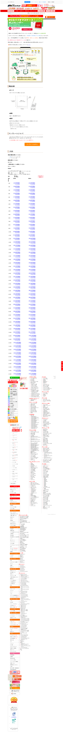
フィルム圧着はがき (13, 580)
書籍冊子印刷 (21, 531)
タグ (11, 641)
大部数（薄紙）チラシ (13, 515)
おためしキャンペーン (13, 501)
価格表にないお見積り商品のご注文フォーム (15, 691)
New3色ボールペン (23, 617)
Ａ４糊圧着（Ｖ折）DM (46, 424)
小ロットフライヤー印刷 (23, 535)
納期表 (15, 693)
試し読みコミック (14, 469)
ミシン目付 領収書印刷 (23, 548)
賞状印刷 (21, 541)
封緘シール (21, 558)
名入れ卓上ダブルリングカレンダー (48, 458)
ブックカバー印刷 (33, 434)
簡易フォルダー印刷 (45, 497)
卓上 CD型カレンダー (46, 454)
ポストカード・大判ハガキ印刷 (47, 400)
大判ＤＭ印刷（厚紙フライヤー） (35, 407)
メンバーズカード (33, 479)
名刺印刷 (32, 463)
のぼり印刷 (14, 460)
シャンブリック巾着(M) (24, 578)
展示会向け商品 (12, 658)
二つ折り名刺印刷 (33, 469)
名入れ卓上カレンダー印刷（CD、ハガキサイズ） (34, 392)
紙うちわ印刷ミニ (33, 380)
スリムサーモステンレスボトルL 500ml (25, 589)
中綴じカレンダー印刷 (46, 450)
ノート (11, 538)
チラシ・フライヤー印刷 (34, 403)
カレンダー (14, 548)
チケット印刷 (32, 474)
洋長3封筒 (45, 480)
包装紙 (13, 471)
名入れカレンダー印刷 (46, 461)
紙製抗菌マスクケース (23, 629)
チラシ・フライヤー (13, 512)
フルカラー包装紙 (12, 525)
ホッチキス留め (23, 523)
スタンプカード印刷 (33, 473)
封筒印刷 (24, 544)
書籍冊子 (11, 551)
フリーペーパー (12, 541)
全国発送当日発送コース (34, 399)
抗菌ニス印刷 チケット (34, 428)
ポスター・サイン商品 (46, 427)
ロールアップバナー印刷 (46, 387)
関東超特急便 (32, 400)
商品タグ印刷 (32, 476)
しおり (44, 396)
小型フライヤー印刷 (33, 408)
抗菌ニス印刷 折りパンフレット (35, 419)
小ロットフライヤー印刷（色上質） (24, 536)
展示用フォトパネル (13, 617)
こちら (29, 44)
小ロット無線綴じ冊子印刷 (23, 521)
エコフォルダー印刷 (45, 498)
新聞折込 (32, 412)
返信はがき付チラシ (13, 523)
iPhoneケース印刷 (45, 504)
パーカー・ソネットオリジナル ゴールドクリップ (25, 600)
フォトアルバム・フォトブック (14, 614)
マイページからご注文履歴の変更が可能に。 (15, 688)
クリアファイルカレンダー (46, 462)
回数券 (11, 565)
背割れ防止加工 (32, 501)
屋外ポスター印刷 (45, 441)
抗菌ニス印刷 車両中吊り (34, 426)
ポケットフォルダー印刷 (46, 496)
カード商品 (35, 462)
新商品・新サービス (15, 425)
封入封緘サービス (12, 572)
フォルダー (12, 555)
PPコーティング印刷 (33, 475)
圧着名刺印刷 (32, 464)
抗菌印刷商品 (32, 414)
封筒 (11, 585)
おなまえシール (45, 472)
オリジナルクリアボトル (23, 582)
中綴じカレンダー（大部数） (24, 609)
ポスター (11, 518)
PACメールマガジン (15, 682)
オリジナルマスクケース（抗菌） (25, 630)
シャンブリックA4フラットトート (25, 577)
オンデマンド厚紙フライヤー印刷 (24, 537)
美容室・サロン (12, 663)
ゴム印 (12, 621)
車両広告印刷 (44, 430)
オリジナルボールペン (23, 593)
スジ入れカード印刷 (33, 468)
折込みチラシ (12, 517)
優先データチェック (33, 498)
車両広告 (11, 520)
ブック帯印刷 (32, 435)
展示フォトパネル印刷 (46, 385)
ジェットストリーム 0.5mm (24, 595)
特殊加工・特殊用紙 (13, 648)
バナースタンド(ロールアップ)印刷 (47, 443)
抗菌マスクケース (22, 549)
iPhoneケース (21, 640)
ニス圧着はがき (12, 583)
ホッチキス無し (23, 524)
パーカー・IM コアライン (24, 647)
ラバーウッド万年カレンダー (24, 635)
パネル (11, 600)
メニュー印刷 (14, 481)
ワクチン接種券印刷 (22, 550)
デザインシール (45, 473)
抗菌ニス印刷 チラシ (33, 416)
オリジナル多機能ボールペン (23, 615)
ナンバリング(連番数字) (33, 496)
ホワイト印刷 (14, 462)
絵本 (11, 546)
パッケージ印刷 (14, 467)
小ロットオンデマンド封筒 (46, 487)
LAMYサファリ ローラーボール (25, 598)
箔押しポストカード (45, 416)
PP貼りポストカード (33, 489)
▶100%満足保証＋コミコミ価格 (48, 5)
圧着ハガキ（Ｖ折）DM (46, 421)
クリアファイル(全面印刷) (23, 518)
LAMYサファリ (23, 639)
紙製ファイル (44, 507)
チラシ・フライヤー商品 (34, 402)
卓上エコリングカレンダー (15, 479)
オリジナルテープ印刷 (46, 474)
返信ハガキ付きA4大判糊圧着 (46, 415)
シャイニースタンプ (15, 433)
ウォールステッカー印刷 (15, 458)
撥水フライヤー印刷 (33, 409)
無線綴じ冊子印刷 (33, 433)
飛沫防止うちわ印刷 (33, 382)
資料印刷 (25, 522)
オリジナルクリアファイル (23, 604)
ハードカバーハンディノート (24, 624)
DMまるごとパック (13, 489)
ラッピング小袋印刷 (45, 491)
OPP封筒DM (44, 425)
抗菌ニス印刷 (32, 415)
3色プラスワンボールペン (24, 616)
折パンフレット (12, 540)
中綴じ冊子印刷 (34, 443)
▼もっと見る (13, 483)
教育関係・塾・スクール (13, 664)
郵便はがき (12, 578)
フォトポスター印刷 (45, 431)
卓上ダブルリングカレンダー (15, 476)
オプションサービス (13, 651)
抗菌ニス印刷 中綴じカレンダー (35, 422)
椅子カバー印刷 (14, 440)
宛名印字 (32, 494)
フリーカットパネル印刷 (46, 436)
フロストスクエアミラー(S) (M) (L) (25, 603)
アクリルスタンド (22, 570)
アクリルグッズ (14, 435)
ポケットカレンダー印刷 (34, 386)
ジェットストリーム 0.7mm (24, 594)
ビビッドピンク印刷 (46, 391)
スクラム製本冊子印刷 (35, 449)
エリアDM (11, 491)
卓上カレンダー (23, 611)
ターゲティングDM (13, 492)
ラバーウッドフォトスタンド (24, 634)
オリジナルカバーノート (23, 623)
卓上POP (11, 602)
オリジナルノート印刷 (33, 454)
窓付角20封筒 (45, 486)
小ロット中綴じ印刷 (33, 456)
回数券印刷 (44, 492)
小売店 (11, 666)
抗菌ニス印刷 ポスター (34, 425)
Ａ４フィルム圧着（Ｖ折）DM (47, 423)
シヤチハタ (14, 437)
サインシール (21, 557)
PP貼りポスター (33, 488)
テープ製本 (22, 525)
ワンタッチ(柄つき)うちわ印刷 (34, 381)
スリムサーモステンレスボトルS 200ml (25, 586)
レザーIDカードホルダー (24, 636)
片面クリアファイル (23, 606)
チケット (11, 563)
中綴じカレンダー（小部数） (24, 610)
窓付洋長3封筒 (45, 481)
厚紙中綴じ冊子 (32, 451)
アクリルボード (22, 565)
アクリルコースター (22, 569)
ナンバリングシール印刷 (15, 443)
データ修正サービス (33, 499)
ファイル (11, 556)
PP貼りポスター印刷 (45, 432)
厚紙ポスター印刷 (45, 429)
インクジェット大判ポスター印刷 (24, 532)
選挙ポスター (12, 631)
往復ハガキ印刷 (45, 414)
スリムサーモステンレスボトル (24, 585)
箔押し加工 (32, 493)
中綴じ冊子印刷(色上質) (23, 529)
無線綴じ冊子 (12, 530)
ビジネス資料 (12, 543)
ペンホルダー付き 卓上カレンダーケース (48, 453)
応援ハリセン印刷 (14, 450)
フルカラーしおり (45, 508)
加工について (12, 649)
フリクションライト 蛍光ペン (24, 622)
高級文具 (21, 642)
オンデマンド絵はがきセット (23, 520)
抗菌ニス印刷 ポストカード (34, 427)
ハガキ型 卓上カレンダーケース (48, 452)
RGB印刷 (11, 505)
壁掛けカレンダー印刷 (46, 448)
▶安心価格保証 (46, 4)
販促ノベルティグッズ (13, 496)
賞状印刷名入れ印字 (33, 495)
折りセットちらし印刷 (33, 406)
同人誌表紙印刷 (45, 502)
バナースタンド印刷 (45, 386)
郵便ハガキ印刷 (22, 547)
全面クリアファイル (23, 605)
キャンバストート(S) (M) (24, 576)
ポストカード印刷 (45, 393)
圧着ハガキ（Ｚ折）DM (46, 422)
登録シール (21, 555)
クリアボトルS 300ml (23, 583)
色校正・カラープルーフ (34, 482)
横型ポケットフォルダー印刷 (46, 493)
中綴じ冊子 (44, 380)
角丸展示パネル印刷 (45, 435)
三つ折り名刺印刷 (33, 470)
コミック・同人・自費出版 (14, 661)
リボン (11, 593)
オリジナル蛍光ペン (22, 621)
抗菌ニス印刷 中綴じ (33, 421)
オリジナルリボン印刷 (46, 475)
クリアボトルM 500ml (23, 584)
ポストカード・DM (13, 575)
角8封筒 (45, 485)
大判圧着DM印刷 (45, 411)
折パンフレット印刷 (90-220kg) (34, 457)
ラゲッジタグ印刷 (22, 543)
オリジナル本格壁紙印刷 (15, 455)
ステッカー (12, 590)
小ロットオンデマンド (13, 646)
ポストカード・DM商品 (46, 403)
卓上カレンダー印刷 (33, 385)
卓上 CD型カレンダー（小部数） (47, 460)
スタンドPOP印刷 (45, 438)
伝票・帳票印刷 (14, 452)
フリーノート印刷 (33, 455)
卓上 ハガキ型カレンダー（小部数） (47, 459)
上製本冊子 (12, 533)
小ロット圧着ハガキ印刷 (46, 408)
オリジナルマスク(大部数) (24, 628)
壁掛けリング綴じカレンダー (15, 474)
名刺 (11, 560)
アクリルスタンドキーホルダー (24, 571)
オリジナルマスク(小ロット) (24, 627)
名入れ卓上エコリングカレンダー (35, 393)
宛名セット (12, 573)
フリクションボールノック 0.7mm (25, 618)
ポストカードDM (45, 419)
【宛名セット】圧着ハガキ (46, 409)
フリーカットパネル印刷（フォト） (47, 388)
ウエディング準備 (45, 503)
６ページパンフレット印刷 (34, 458)
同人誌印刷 (12, 535)
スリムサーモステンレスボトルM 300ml (25, 588)
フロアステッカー (22, 562)
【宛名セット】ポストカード (46, 405)
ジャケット (12, 643)
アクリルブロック (22, 568)
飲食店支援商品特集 (13, 669)
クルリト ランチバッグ (23, 579)
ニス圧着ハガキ (45, 410)
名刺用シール (21, 556)
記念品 (21, 633)
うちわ (11, 629)
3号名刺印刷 (34, 467)
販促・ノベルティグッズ (34, 502)
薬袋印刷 (44, 490)
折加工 (35, 483)
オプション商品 (33, 481)
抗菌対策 (11, 656)
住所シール (21, 561)
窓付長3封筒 (45, 479)
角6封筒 (45, 484)
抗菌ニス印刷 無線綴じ (34, 420)
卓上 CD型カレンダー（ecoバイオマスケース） (48, 456)
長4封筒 (45, 478)
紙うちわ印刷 (32, 379)
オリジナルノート (22, 612)
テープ (11, 592)
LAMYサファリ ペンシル (24, 592)
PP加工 (34, 487)
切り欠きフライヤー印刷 (34, 411)
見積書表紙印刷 (22, 526)
